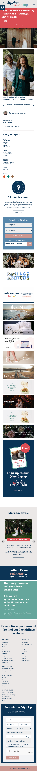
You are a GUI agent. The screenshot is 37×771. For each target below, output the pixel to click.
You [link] (3, 649)
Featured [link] (5, 25)
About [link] (4, 677)
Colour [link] (23, 649)
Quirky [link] (5, 143)
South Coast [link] (7, 163)
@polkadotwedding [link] (18, 577)
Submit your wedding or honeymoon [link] (8, 695)
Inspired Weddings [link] (17, 25)
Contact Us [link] (5, 683)
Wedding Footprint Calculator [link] (7, 661)
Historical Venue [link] (8, 153)
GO (30, 244)
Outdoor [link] (5, 155)
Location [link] (24, 651)
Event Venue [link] (7, 152)
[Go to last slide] (3, 541)
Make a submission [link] (7, 692)
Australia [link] (6, 160)
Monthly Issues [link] (26, 660)
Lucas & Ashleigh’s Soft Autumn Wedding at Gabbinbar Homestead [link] (18, 546)
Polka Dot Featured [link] (18, 540)
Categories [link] (25, 642)
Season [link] (24, 658)
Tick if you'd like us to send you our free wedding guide (18, 745)
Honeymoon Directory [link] (8, 671)
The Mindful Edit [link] (7, 658)
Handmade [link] (6, 140)
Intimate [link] (5, 142)
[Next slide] (33, 541)
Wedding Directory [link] (7, 668)
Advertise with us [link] (7, 698)
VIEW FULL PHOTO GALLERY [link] (12, 126)
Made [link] (4, 647)
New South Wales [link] (8, 162)
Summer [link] (5, 169)
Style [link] (23, 653)
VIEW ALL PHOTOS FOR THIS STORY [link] (18, 105)
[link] (2, 7)
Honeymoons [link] (6, 651)
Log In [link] (4, 686)
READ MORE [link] (18, 212)
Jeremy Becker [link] (7, 122)
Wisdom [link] (4, 644)
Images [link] (24, 647)
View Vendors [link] (18, 236)
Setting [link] (24, 656)
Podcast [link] (4, 653)
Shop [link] (3, 656)
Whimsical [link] (6, 146)
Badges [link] (4, 701)
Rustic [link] (5, 145)
